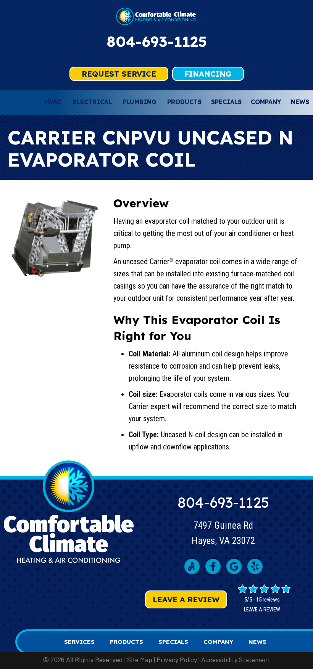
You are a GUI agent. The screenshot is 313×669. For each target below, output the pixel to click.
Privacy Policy (176, 659)
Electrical (92, 102)
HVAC (53, 102)
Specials (226, 102)
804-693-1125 (156, 41)
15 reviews (268, 599)
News (300, 102)
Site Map (139, 659)
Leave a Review (186, 599)
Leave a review (262, 609)
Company (266, 102)
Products (184, 102)
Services (79, 642)
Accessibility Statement (235, 659)
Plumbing (139, 102)
